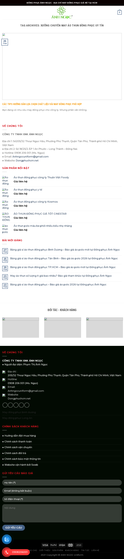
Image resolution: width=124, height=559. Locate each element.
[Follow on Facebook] (5, 405)
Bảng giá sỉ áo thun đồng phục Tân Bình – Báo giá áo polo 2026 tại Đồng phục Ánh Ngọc (64, 258)
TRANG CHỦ (31, 550)
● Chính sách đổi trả (14, 453)
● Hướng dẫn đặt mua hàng (19, 435)
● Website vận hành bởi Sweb (20, 464)
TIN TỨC (85, 550)
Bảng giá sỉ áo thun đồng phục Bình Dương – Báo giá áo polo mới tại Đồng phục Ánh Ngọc (65, 249)
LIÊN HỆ (95, 550)
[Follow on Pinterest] (26, 405)
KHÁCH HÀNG (72, 550)
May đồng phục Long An (17, 418)
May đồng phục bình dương (19, 412)
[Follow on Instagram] (10, 405)
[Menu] (4, 12)
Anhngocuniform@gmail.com (30, 156)
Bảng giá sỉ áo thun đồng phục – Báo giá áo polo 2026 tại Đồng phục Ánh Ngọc (58, 284)
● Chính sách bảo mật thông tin (21, 458)
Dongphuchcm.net (27, 160)
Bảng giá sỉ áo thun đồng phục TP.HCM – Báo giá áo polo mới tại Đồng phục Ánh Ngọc (63, 267)
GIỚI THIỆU (44, 550)
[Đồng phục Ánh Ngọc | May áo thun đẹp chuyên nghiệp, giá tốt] (62, 12)
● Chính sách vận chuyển (17, 447)
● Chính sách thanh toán (17, 441)
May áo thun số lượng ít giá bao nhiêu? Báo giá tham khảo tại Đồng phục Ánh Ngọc (61, 275)
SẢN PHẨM (57, 550)
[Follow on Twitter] (15, 405)
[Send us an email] (21, 405)
